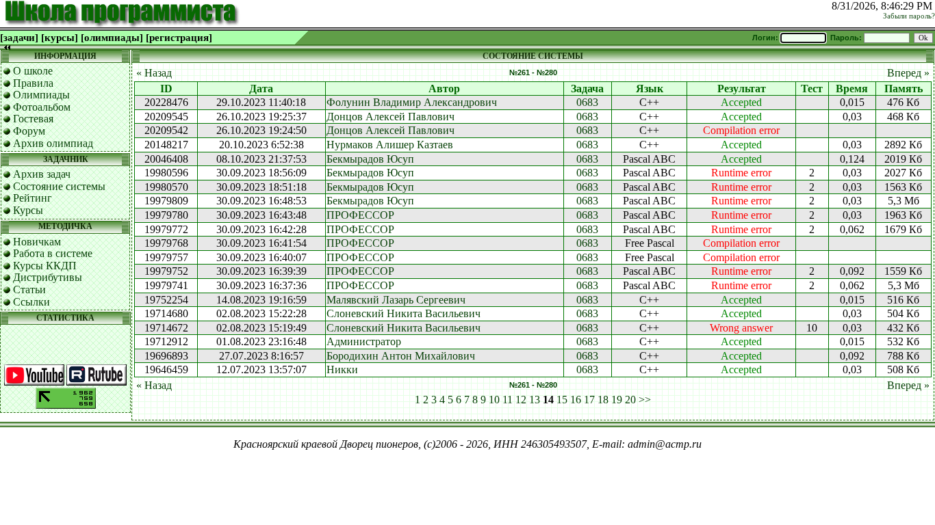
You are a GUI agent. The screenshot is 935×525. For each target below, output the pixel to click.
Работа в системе (52, 253)
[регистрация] (179, 37)
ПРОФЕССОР (360, 215)
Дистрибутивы (47, 277)
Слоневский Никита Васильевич (403, 313)
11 (507, 399)
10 (494, 399)
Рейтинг (32, 198)
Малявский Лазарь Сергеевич (395, 300)
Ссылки (31, 302)
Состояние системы (59, 186)
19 (616, 399)
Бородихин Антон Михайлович (400, 356)
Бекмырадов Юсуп (370, 159)
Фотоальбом (42, 107)
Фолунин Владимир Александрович (411, 102)
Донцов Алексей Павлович (390, 116)
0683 (587, 102)
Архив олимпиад (53, 143)
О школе (33, 71)
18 (603, 399)
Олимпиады (41, 94)
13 (534, 399)
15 (561, 399)
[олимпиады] (112, 37)
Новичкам (37, 241)
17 (589, 399)
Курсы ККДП (45, 265)
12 (520, 399)
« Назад (154, 73)
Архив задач (42, 174)
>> (645, 399)
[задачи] (19, 37)
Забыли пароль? (909, 16)
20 (630, 399)
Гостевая (33, 118)
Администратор (363, 341)
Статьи (29, 289)
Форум (29, 131)
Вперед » (908, 73)
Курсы (28, 210)
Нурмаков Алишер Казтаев (389, 144)
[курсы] (59, 37)
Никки (342, 369)
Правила (33, 83)
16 (575, 399)
